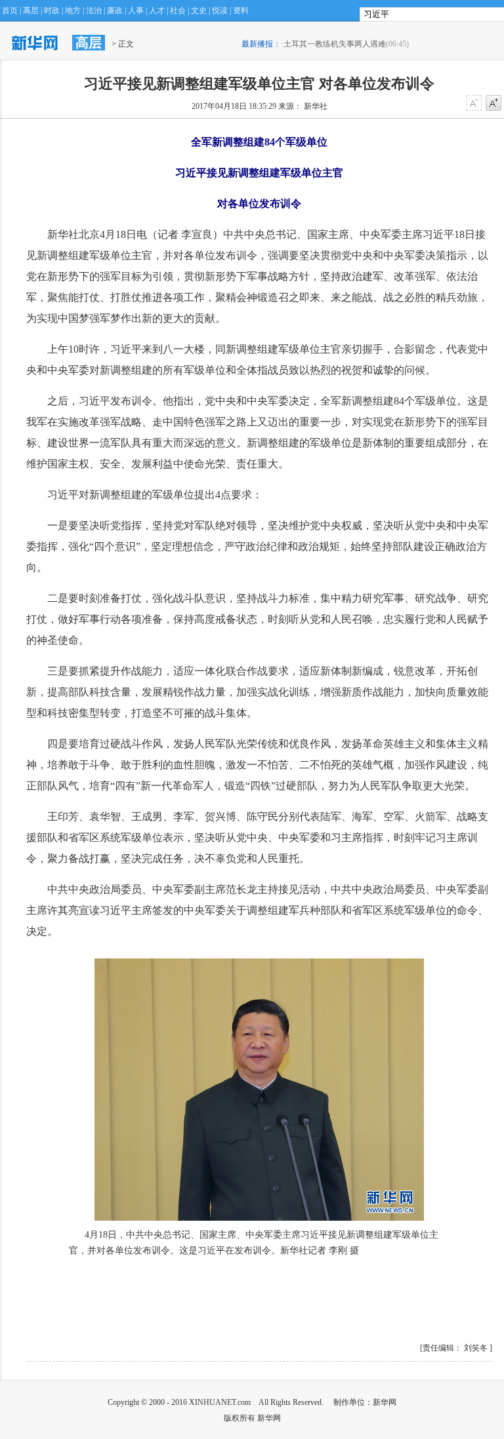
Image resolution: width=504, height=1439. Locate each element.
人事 (136, 10)
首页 (10, 10)
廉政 (115, 10)
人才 (157, 10)
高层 (31, 10)
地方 (73, 10)
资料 (241, 10)
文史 (199, 10)
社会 (178, 10)
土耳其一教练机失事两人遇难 (335, 44)
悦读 (220, 10)
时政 (52, 10)
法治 (94, 10)
